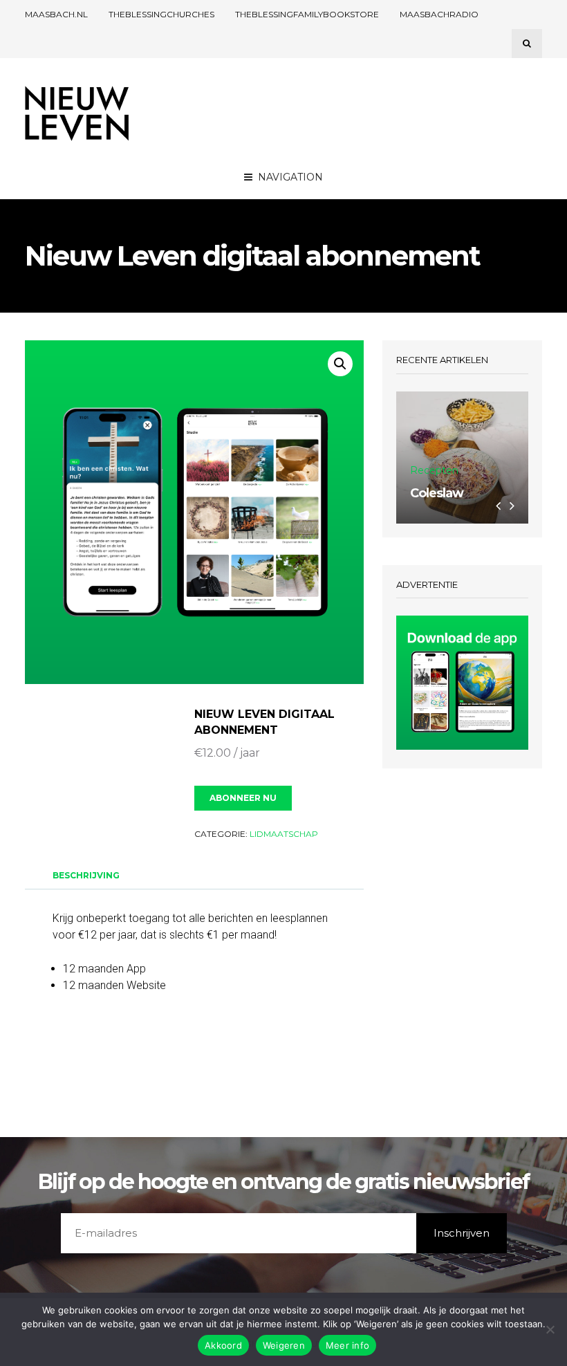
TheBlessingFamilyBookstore (307, 14)
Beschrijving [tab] (86, 875)
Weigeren (284, 1345)
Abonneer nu (243, 798)
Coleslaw (436, 493)
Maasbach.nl (56, 14)
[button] (340, 363)
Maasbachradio (439, 14)
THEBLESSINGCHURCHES (161, 14)
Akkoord (223, 1345)
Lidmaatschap (284, 834)
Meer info (347, 1345)
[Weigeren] (550, 1329)
